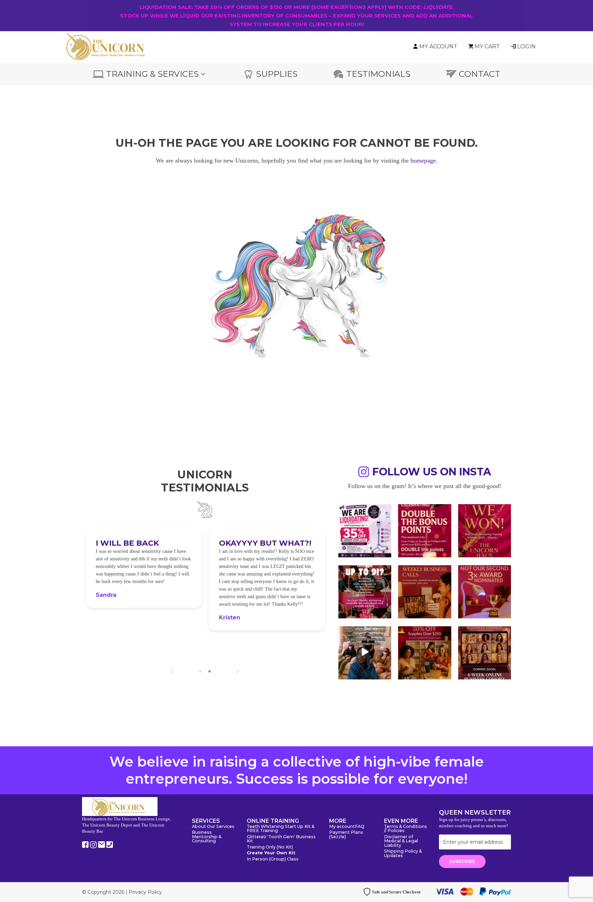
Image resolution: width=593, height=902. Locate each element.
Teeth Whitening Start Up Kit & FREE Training (280, 828)
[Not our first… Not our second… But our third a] (484, 591)
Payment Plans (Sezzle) (346, 834)
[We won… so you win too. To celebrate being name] (424, 530)
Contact (479, 74)
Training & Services (152, 74)
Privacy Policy (145, 892)
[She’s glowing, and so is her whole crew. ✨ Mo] (364, 591)
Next (237, 671)
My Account (438, 46)
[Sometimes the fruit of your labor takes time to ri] (484, 530)
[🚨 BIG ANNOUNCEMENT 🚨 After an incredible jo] (364, 530)
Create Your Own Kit (271, 853)
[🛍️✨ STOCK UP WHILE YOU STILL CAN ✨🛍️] (424, 652)
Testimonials (378, 74)
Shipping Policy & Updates (403, 853)
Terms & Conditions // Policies (405, 828)
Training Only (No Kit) (270, 847)
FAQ (359, 826)
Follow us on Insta (431, 472)
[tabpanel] (143, 568)
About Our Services (213, 826)
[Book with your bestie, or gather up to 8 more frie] (364, 652)
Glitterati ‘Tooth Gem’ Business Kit (281, 839)
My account (342, 826)
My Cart (487, 46)
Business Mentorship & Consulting (206, 836)
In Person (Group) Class (273, 859)
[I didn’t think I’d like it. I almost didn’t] (484, 652)
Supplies (277, 74)
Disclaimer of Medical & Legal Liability (401, 841)
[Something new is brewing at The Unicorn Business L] (424, 591)
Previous (172, 671)
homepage (423, 160)
